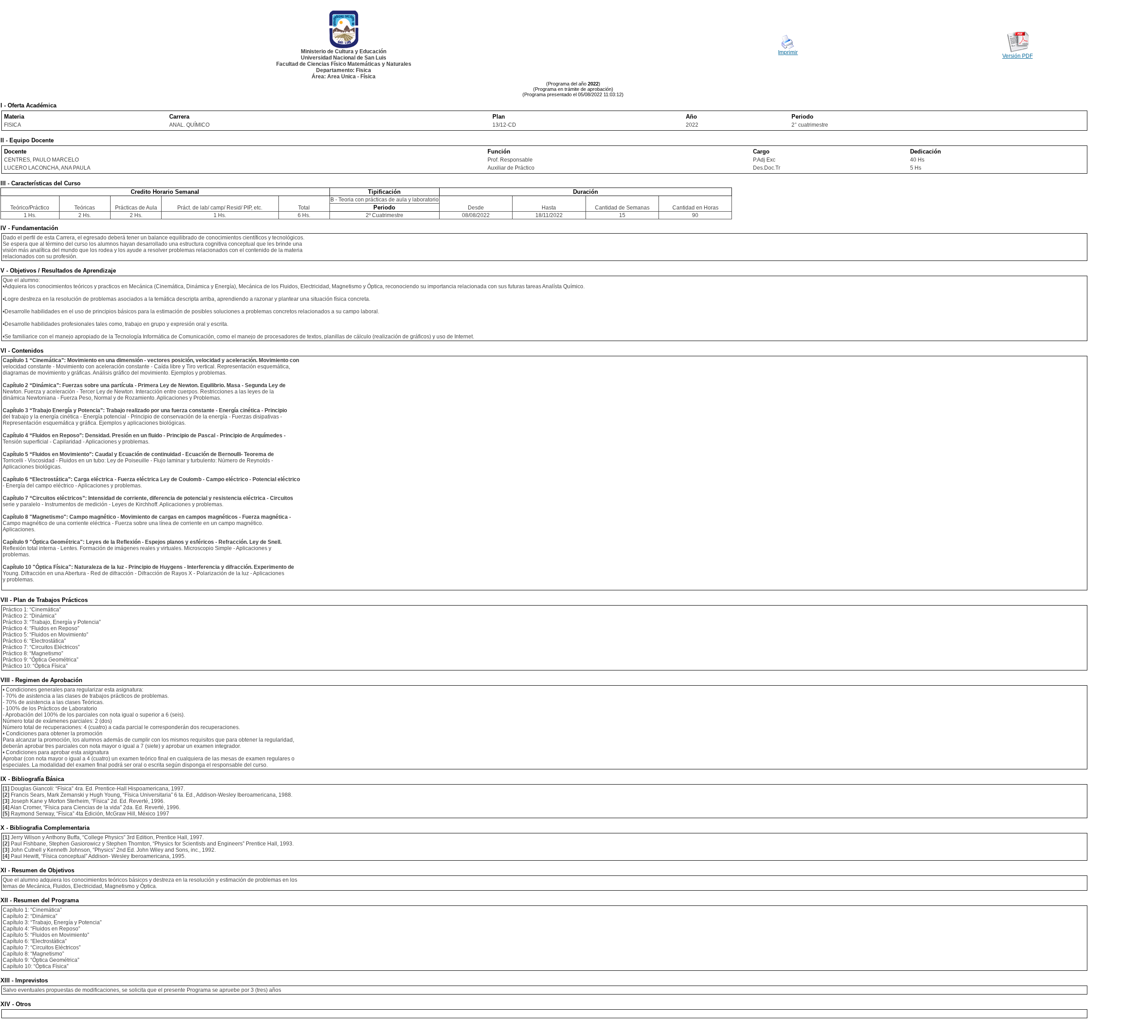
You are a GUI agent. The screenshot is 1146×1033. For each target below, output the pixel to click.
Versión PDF (1017, 56)
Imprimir (788, 52)
